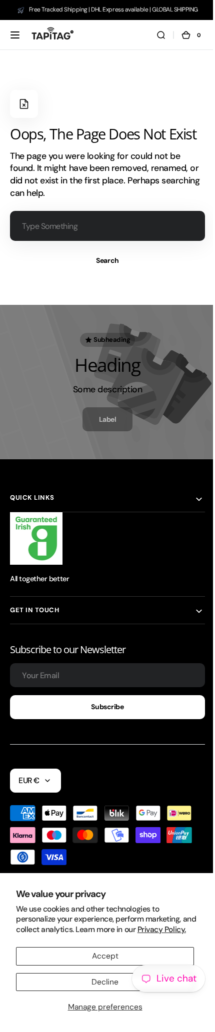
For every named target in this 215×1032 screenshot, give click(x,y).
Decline (101, 982)
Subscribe (104, 706)
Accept (101, 956)
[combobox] (104, 226)
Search (103, 260)
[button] (15, 35)
